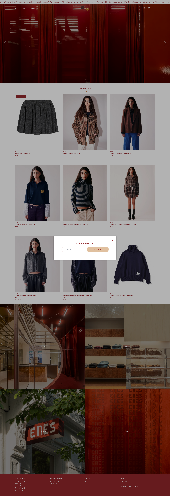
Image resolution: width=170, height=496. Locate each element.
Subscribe (97, 249)
